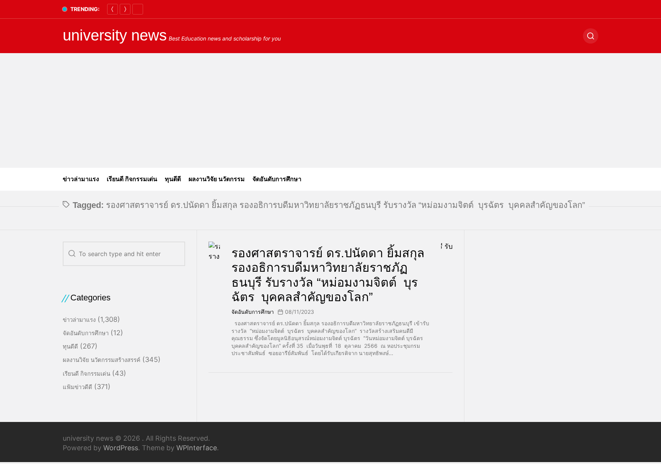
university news (115, 35)
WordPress (120, 448)
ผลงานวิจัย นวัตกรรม (217, 179)
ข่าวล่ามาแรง (81, 179)
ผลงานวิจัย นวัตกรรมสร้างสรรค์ (101, 359)
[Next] (125, 9)
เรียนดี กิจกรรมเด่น (132, 179)
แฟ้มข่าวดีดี (77, 387)
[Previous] (112, 9)
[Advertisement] (330, 110)
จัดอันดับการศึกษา (276, 179)
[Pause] (137, 9)
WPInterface (196, 448)
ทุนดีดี (173, 179)
